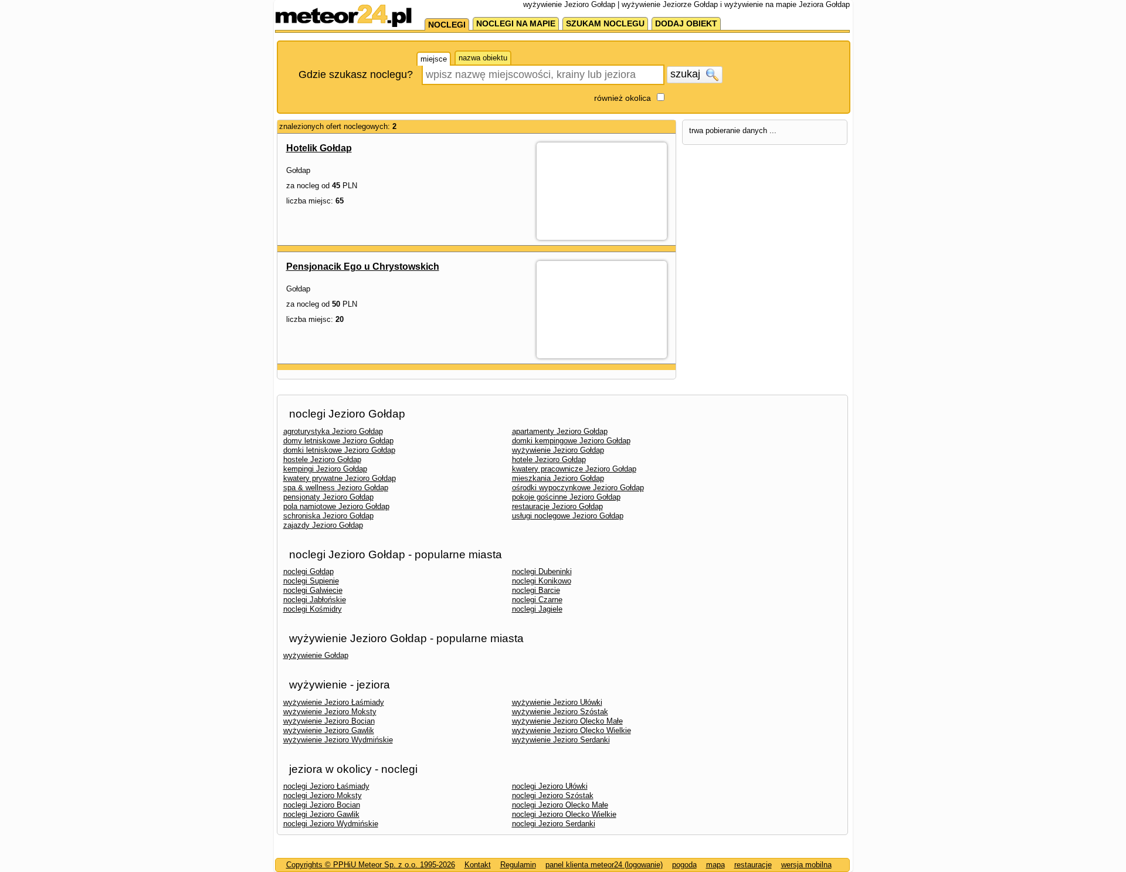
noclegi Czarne (537, 599)
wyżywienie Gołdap (315, 655)
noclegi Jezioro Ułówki (550, 786)
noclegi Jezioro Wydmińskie (330, 823)
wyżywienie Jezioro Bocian (329, 721)
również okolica (622, 98)
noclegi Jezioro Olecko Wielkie (564, 814)
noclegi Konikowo (541, 580)
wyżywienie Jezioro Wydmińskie (338, 739)
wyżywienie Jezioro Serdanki (561, 739)
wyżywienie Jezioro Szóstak (560, 711)
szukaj (686, 74)
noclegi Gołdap (308, 571)
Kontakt (477, 864)
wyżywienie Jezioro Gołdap (558, 450)
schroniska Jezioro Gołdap (328, 515)
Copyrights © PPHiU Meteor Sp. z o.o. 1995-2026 (370, 864)
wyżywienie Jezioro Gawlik (328, 730)
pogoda (684, 864)
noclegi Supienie (311, 580)
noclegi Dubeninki (542, 571)
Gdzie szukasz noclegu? (356, 74)
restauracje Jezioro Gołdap (557, 506)
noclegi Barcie (536, 590)
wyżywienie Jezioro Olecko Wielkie (571, 730)
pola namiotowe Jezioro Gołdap (336, 506)
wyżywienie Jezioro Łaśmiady (333, 702)
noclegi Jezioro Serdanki (553, 823)
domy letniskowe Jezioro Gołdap (338, 440)
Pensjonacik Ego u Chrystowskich (362, 267)
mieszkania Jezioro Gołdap (558, 478)
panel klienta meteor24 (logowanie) (604, 864)
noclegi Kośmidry (312, 609)
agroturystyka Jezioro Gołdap (333, 431)
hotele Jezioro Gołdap (549, 459)
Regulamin (518, 864)
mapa (715, 864)
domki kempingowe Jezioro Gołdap (571, 440)
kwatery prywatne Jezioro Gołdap (339, 478)
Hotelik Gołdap (319, 148)
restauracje (753, 864)
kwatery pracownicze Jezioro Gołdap (574, 468)
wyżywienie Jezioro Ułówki (557, 702)
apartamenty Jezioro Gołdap (560, 431)
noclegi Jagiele (537, 609)
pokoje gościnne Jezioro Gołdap (566, 497)
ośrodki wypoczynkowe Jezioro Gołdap (578, 487)
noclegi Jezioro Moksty (322, 795)
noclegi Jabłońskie (314, 599)
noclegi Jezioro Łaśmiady (326, 786)
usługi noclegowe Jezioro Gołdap (567, 515)
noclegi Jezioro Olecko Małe (560, 804)
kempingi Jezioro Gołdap (325, 468)
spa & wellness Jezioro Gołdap (335, 487)
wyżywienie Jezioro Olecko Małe (567, 721)
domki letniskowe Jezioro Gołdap (339, 450)
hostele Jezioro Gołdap (322, 459)
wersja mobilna (806, 864)
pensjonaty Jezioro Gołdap (328, 497)
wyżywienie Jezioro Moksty (330, 711)
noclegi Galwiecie (312, 590)
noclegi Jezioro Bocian (321, 804)
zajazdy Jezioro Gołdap (323, 525)
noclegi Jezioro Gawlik (321, 814)
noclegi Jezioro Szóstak (552, 795)
